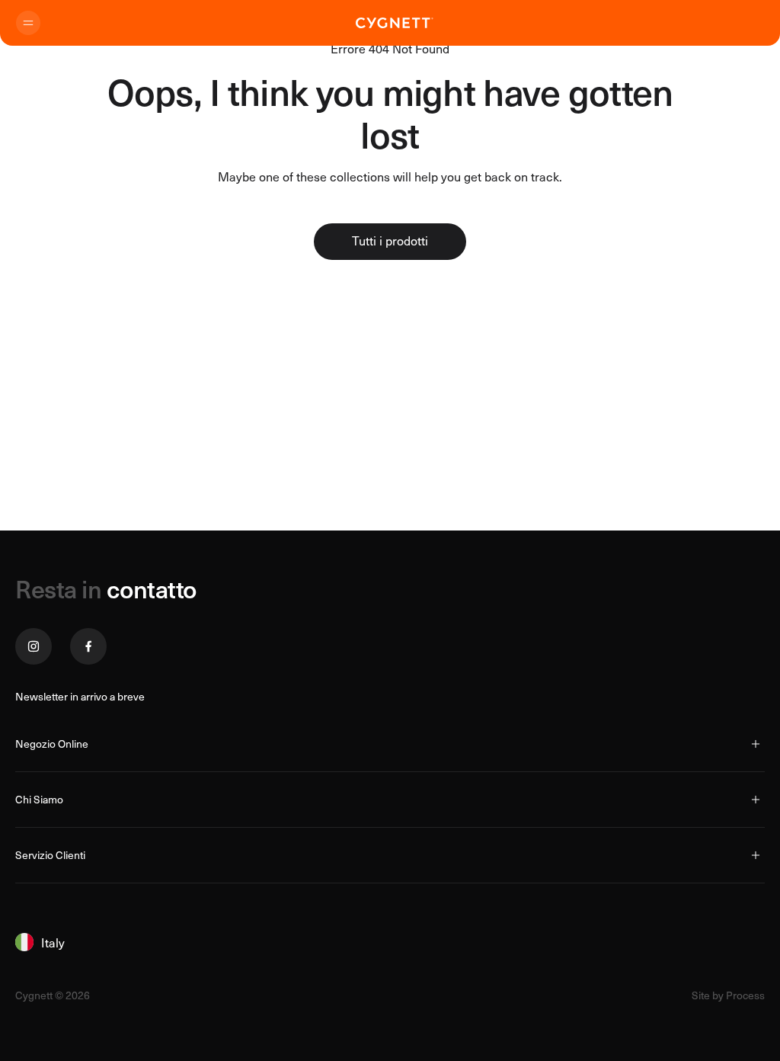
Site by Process (728, 995)
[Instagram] (33, 646)
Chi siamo (39, 799)
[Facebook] (88, 646)
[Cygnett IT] (394, 23)
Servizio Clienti (50, 855)
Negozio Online (51, 744)
